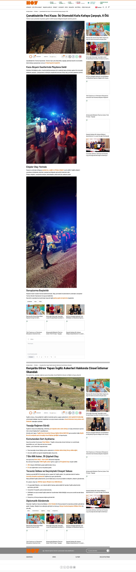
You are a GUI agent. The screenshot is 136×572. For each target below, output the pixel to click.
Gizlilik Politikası (105, 557)
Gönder (31, 357)
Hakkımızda (29, 557)
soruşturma (55, 510)
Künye (54, 557)
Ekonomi (61, 7)
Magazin (71, 7)
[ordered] (45, 357)
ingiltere (43, 510)
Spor (66, 7)
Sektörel (78, 7)
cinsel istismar (35, 510)
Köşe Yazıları (86, 7)
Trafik (40, 301)
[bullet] (47, 357)
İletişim (78, 557)
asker (28, 510)
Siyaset (55, 7)
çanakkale (29, 301)
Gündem (28, 7)
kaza (35, 301)
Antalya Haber (29, 11)
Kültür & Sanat (37, 7)
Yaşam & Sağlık (47, 7)
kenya (48, 510)
